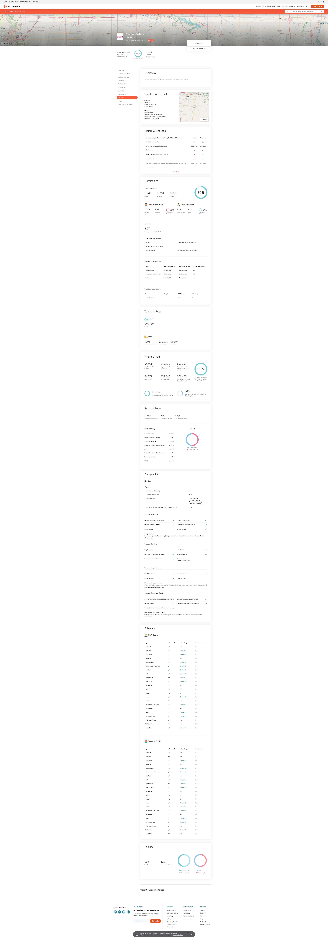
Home (6, 11)
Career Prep (280, 6)
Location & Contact (123, 74)
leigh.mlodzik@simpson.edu (157, 117)
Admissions (121, 81)
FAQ (30, 1)
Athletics (120, 98)
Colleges (12, 11)
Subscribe (155, 921)
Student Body (122, 91)
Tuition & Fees (122, 84)
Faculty (120, 101)
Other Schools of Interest (125, 104)
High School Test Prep (172, 922)
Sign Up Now (317, 6)
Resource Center (187, 919)
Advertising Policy (205, 924)
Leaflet (308, 14)
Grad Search (186, 913)
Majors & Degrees (123, 77)
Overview (121, 70)
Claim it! (150, 40)
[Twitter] (115, 911)
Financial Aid (122, 87)
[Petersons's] (12, 6)
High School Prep (290, 6)
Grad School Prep (270, 6)
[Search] (307, 6)
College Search (187, 910)
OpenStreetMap (316, 14)
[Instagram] (128, 911)
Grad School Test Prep (173, 913)
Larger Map (5, 43)
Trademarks (203, 922)
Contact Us (203, 913)
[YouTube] (123, 911)
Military (169, 919)
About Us (202, 910)
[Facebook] (119, 911)
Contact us (36, 1)
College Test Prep (171, 910)
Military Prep (300, 6)
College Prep (260, 6)
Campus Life (122, 94)
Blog (5, 1)
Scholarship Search (188, 916)
